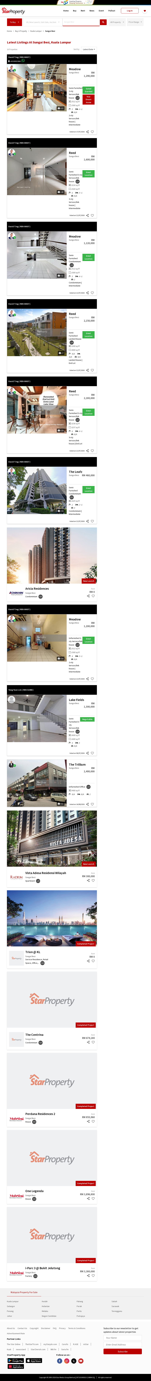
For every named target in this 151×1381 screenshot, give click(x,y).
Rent (83, 10)
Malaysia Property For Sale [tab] (24, 1292)
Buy (74, 10)
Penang (10, 1311)
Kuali (9, 1349)
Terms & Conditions (76, 1328)
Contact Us (22, 1328)
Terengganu (117, 1311)
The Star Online (13, 1344)
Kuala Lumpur (13, 1301)
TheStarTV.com (31, 1344)
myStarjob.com (50, 1344)
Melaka (45, 1311)
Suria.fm (65, 1349)
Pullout (111, 10)
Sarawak (115, 1306)
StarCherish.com (38, 1349)
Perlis (79, 1311)
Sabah (114, 1301)
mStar (86, 1344)
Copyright (34, 1328)
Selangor (11, 1306)
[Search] (103, 22)
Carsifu (65, 1344)
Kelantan (46, 1306)
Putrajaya (81, 1316)
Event (101, 10)
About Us (11, 1328)
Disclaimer (45, 1328)
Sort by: (77, 49)
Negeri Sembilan (49, 1316)
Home (66, 10)
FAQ (54, 1328)
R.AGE (75, 1344)
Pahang (80, 1301)
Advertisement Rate (16, 1333)
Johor (9, 1316)
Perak (79, 1306)
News (92, 10)
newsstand (21, 1349)
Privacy (62, 1328)
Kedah (44, 1301)
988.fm (53, 1349)
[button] (14, 22)
